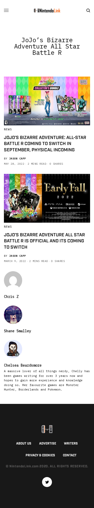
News (8, 129)
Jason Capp (17, 158)
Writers (71, 444)
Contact (70, 455)
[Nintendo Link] (47, 10)
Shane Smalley (17, 331)
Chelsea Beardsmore (23, 365)
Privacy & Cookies (40, 455)
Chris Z (11, 296)
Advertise (47, 444)
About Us (23, 444)
